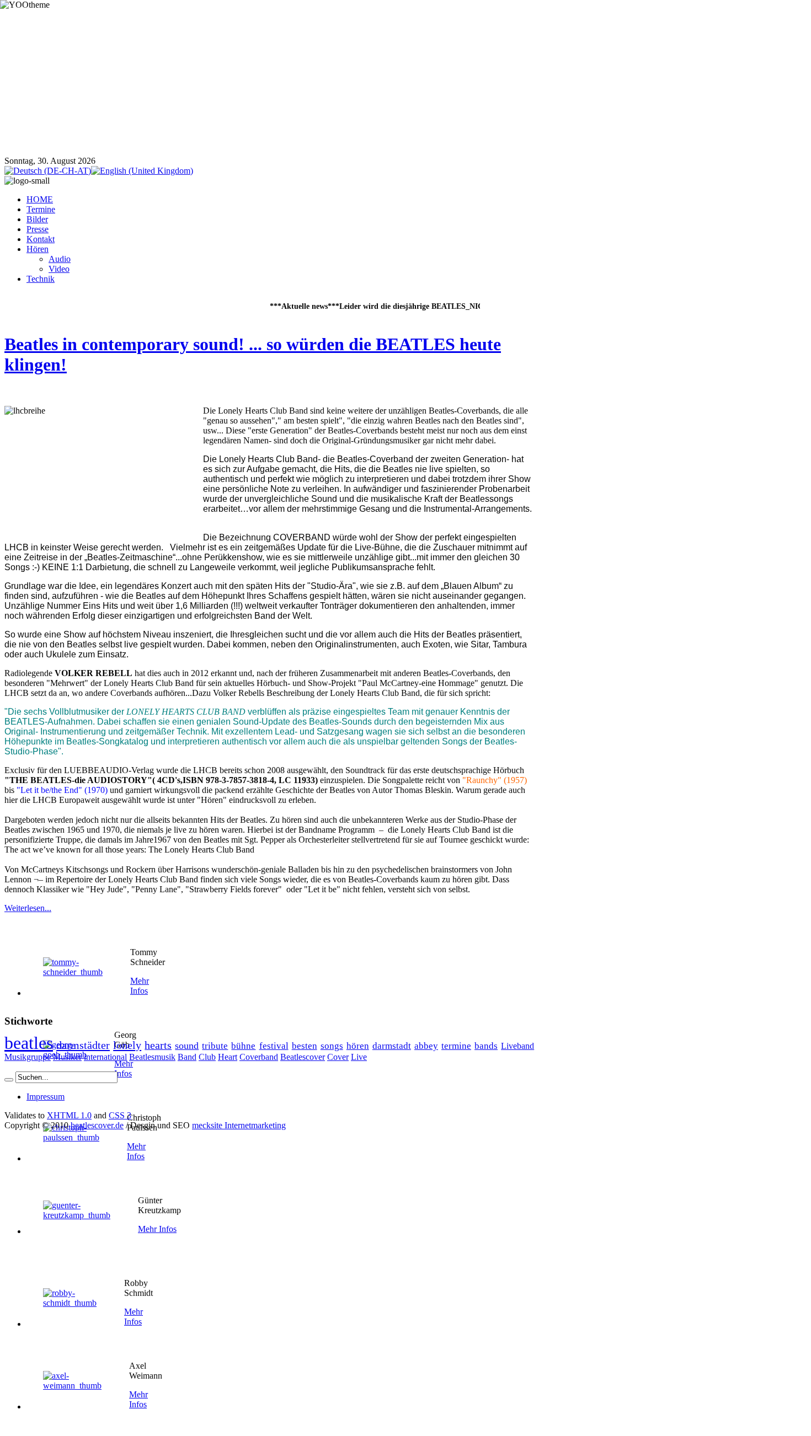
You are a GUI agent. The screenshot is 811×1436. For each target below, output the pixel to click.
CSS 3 (120, 1115)
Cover (338, 1057)
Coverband (258, 1057)
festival (274, 1046)
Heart (227, 1057)
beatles (28, 1043)
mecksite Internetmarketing (239, 1125)
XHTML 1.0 (69, 1115)
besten (304, 1046)
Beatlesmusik (152, 1057)
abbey (426, 1046)
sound (187, 1045)
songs (332, 1046)
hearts (158, 1045)
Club (207, 1057)
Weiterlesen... (27, 908)
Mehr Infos (139, 985)
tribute (215, 1045)
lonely (127, 1045)
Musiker (67, 1057)
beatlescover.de (97, 1125)
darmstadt (391, 1046)
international (105, 1057)
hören (357, 1046)
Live (359, 1057)
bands (486, 1046)
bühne (243, 1046)
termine (456, 1046)
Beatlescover (302, 1057)
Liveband (517, 1046)
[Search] (8, 1079)
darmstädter (83, 1045)
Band (187, 1057)
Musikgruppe (27, 1057)
